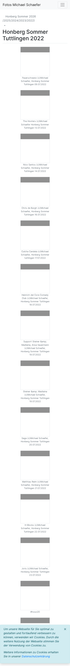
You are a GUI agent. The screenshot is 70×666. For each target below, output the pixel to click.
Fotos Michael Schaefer (22, 5)
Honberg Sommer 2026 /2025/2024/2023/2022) (19, 18)
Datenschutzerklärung (36, 656)
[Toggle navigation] (62, 4)
